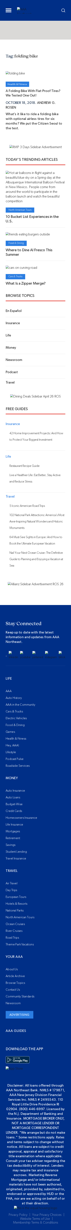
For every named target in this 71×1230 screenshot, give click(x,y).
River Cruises (14, 930)
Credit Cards (14, 811)
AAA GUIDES (16, 1031)
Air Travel (11, 883)
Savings (11, 844)
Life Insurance (14, 824)
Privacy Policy (18, 1215)
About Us (12, 969)
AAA (9, 691)
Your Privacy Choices (47, 1215)
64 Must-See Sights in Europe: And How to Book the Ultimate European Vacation (35, 540)
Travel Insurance (16, 858)
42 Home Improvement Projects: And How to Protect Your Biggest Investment (36, 436)
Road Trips (12, 937)
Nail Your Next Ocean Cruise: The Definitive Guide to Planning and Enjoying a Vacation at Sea (36, 559)
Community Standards (20, 996)
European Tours (16, 896)
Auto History (14, 697)
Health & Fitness (17, 84)
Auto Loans (13, 797)
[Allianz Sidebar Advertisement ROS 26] (35, 584)
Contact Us (13, 989)
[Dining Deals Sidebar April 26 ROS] (35, 396)
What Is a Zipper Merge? (26, 283)
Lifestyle (11, 752)
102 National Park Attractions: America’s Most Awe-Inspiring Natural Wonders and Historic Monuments (36, 521)
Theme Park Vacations (20, 944)
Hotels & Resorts (16, 903)
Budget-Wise (14, 804)
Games (10, 731)
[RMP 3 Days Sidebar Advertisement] (35, 147)
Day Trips (11, 890)
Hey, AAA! (12, 745)
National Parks (15, 910)
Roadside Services (18, 765)
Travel (12, 871)
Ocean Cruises (15, 924)
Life (9, 678)
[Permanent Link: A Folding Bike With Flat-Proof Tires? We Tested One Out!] (15, 73)
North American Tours (20, 210)
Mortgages (13, 831)
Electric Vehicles (16, 718)
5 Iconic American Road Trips (27, 505)
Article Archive (15, 976)
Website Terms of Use (35, 1219)
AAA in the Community (20, 704)
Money (12, 778)
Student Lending (16, 851)
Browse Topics (15, 982)
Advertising (19, 1014)
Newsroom (13, 1003)
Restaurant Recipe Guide (24, 465)
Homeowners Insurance (21, 817)
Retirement (13, 838)
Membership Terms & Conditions (35, 1222)
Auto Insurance (15, 790)
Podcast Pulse (14, 759)
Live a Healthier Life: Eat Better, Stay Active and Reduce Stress (35, 478)
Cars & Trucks (15, 276)
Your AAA (14, 957)
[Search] (63, 10)
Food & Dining (16, 243)
